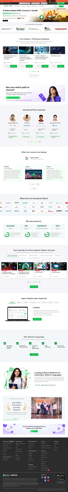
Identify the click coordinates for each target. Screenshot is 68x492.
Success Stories (44, 453)
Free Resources (44, 457)
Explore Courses (34, 286)
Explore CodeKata (37, 319)
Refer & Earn (60, 482)
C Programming (19, 451)
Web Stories (43, 461)
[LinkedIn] (48, 477)
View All (34, 188)
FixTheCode (30, 459)
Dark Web (17, 457)
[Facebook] (42, 477)
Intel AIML (5, 450)
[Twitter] (42, 480)
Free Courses (31, 445)
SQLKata (30, 457)
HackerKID (43, 443)
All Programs (5, 459)
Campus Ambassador (32, 466)
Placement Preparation (45, 445)
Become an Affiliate (45, 467)
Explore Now (34, 431)
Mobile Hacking (19, 449)
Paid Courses (31, 443)
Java (16, 447)
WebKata (30, 455)
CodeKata (30, 453)
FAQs (55, 445)
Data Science (5, 445)
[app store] (61, 475)
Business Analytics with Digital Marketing (7, 457)
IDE (29, 461)
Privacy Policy (48, 489)
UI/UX (4, 452)
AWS (16, 453)
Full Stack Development (7, 443)
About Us (56, 450)
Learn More (35, 355)
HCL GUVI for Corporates (46, 447)
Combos (30, 447)
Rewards (43, 463)
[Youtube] (48, 480)
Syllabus (6, 66)
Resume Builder (45, 470)
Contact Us (56, 447)
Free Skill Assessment (13, 97)
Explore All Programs (34, 75)
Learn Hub (43, 455)
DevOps (4, 454)
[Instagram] (45, 477)
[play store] (61, 479)
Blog (42, 459)
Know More (13, 66)
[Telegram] (45, 480)
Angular (17, 455)
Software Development (7, 447)
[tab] (13, 255)
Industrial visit (31, 468)
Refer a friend (43, 465)
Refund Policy (56, 443)
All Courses (18, 459)
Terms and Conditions (41, 489)
